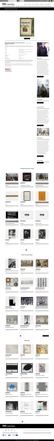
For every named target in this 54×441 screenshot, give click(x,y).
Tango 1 (18, 11)
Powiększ (27, 38)
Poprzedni (21, 38)
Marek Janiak (7, 42)
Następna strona (46, 335)
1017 (33, 335)
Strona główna (10, 11)
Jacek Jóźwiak (12, 42)
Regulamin (42, 430)
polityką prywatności (36, 440)
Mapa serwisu (28, 430)
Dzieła (14, 11)
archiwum (29, 4)
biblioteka (36, 4)
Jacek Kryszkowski (18, 42)
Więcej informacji (40, 76)
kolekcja (25, 4)
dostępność (41, 4)
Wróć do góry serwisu (48, 430)
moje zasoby (45, 4)
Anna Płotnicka (11, 43)
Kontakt (44, 430)
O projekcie (33, 430)
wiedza (33, 4)
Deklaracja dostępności (37, 430)
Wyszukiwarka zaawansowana (22, 1)
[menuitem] (25, 4)
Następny (33, 38)
